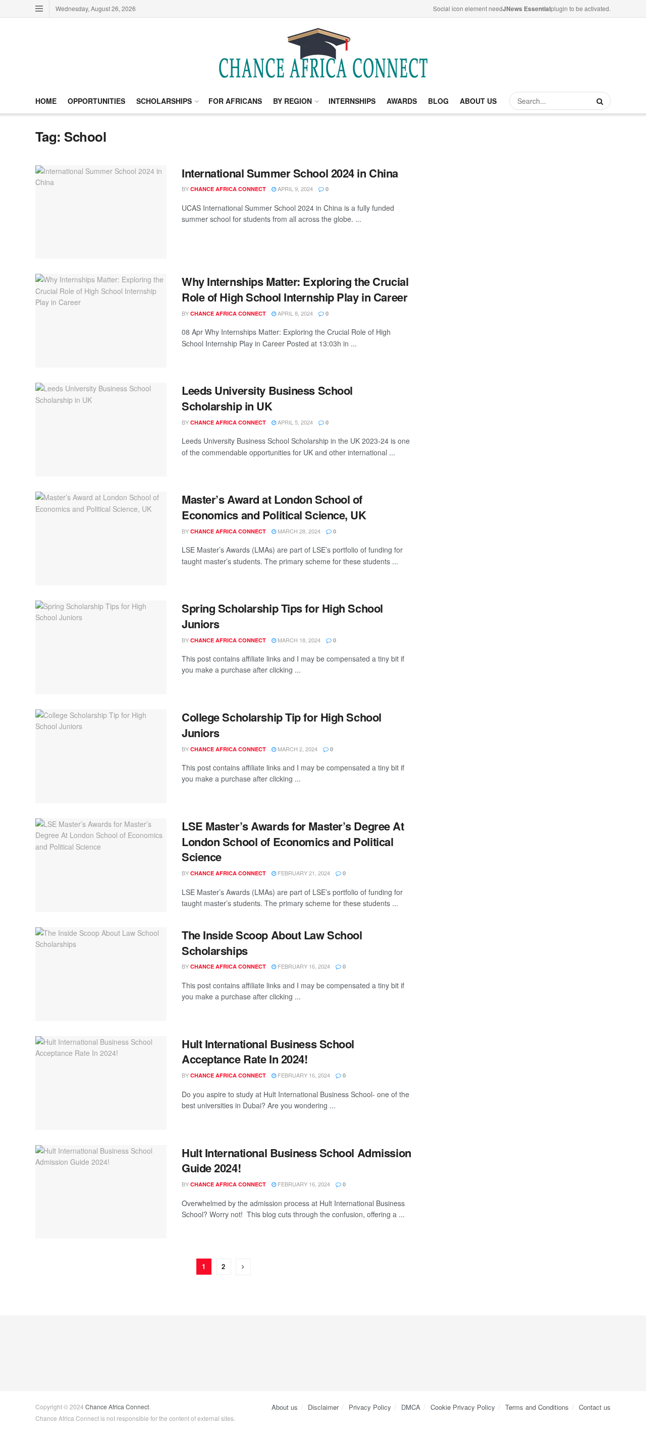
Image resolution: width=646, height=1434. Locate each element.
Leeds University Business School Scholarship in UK (267, 398)
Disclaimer (323, 1407)
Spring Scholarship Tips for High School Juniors (282, 616)
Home (46, 101)
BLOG (438, 101)
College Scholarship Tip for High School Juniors (282, 725)
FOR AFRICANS (235, 101)
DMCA (410, 1407)
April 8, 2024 (294, 313)
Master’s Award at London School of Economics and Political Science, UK (274, 507)
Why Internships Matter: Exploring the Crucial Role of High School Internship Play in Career (295, 289)
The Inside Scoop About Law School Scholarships (272, 943)
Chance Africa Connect (228, 189)
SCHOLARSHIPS (164, 101)
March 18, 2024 (298, 640)
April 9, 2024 (294, 189)
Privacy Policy (370, 1407)
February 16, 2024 (303, 966)
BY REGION (292, 101)
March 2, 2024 (296, 749)
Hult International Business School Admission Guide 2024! (296, 1160)
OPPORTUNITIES (96, 101)
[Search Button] (601, 101)
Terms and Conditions (537, 1407)
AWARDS (402, 101)
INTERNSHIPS (352, 101)
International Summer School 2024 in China (290, 173)
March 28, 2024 (298, 531)
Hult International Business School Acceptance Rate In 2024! (268, 1051)
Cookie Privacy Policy (462, 1407)
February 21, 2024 (303, 873)
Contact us (595, 1407)
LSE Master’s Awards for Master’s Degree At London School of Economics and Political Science (293, 841)
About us (285, 1407)
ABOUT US (478, 101)
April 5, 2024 (294, 422)
